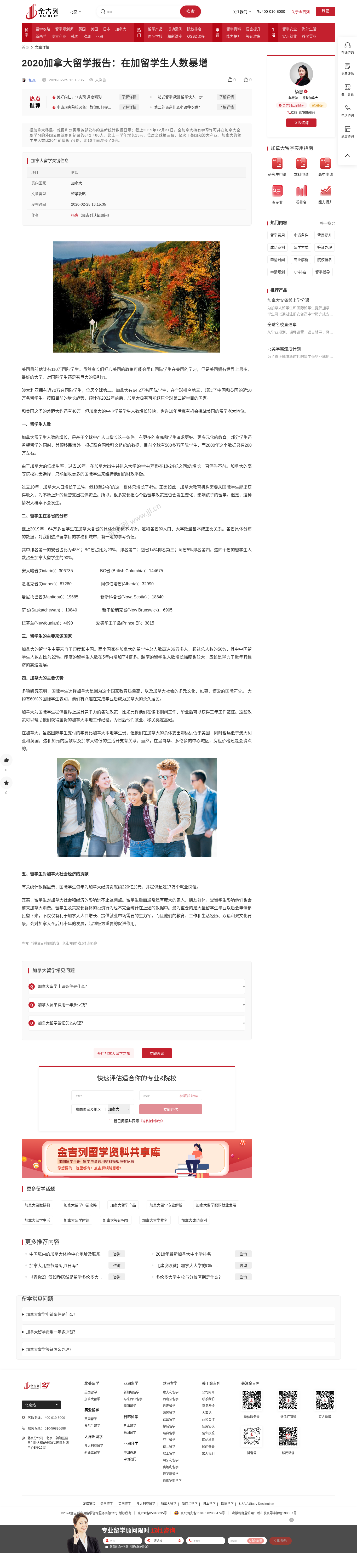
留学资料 (233, 29)
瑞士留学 (169, 1453)
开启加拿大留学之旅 (113, 1053)
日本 (106, 29)
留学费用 (277, 235)
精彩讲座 (175, 36)
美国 (94, 29)
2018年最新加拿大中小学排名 (183, 1254)
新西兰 (41, 36)
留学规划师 (64, 29)
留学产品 (155, 29)
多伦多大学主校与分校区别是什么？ (189, 1277)
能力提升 (233, 36)
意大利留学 (171, 1392)
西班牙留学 (171, 1399)
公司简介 (208, 1392)
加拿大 (120, 29)
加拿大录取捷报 (37, 1205)
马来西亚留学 (133, 1399)
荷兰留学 (169, 1447)
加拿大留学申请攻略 (80, 1205)
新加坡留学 (131, 1392)
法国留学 (169, 1413)
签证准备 (253, 36)
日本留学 (130, 1426)
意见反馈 (208, 1406)
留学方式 (301, 247)
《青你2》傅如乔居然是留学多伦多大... (65, 1277)
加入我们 (208, 1453)
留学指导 (322, 272)
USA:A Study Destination (256, 1504)
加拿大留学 (92, 1399)
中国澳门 (130, 1459)
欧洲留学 (227, 1504)
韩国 (74, 36)
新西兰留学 (92, 1452)
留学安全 (289, 29)
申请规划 (277, 272)
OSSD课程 (196, 36)
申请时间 (277, 260)
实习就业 (289, 36)
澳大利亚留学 (93, 1446)
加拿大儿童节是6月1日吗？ (54, 1265)
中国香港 (130, 1452)
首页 (25, 47)
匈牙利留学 (171, 1460)
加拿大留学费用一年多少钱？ (51, 1332)
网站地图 (208, 1440)
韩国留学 (130, 1433)
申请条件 (301, 235)
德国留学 (169, 1419)
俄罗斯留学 (171, 1474)
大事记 (206, 1413)
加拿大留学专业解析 (165, 1205)
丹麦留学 (169, 1406)
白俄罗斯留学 (172, 1481)
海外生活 (309, 29)
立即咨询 (156, 1053)
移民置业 (309, 36)
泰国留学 (130, 1406)
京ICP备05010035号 (152, 1513)
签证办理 (324, 247)
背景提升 (324, 235)
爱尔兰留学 (92, 1426)
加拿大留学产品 (123, 1205)
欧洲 (87, 36)
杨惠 (31, 80)
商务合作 (208, 1419)
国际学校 (155, 36)
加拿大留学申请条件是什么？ (51, 1314)
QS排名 (300, 272)
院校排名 (194, 29)
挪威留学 (169, 1426)
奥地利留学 (171, 1467)
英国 (82, 29)
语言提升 (253, 29)
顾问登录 (208, 1447)
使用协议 (208, 1426)
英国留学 (90, 1419)
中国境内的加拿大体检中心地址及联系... (66, 1254)
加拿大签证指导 (116, 1220)
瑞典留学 (169, 1433)
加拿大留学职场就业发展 (216, 1205)
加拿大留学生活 (37, 1220)
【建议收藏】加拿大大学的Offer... (187, 1265)
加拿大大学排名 (155, 1220)
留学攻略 (43, 29)
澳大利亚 (58, 36)
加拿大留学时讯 (76, 1220)
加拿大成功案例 (194, 1220)
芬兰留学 (169, 1440)
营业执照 (208, 1433)
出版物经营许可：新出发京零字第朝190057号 (264, 1513)
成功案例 (175, 29)
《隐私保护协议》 (151, 1121)
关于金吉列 (300, 12)
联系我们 (208, 1399)
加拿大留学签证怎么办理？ (49, 1349)
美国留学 (90, 1392)
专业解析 (301, 260)
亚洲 (99, 36)
